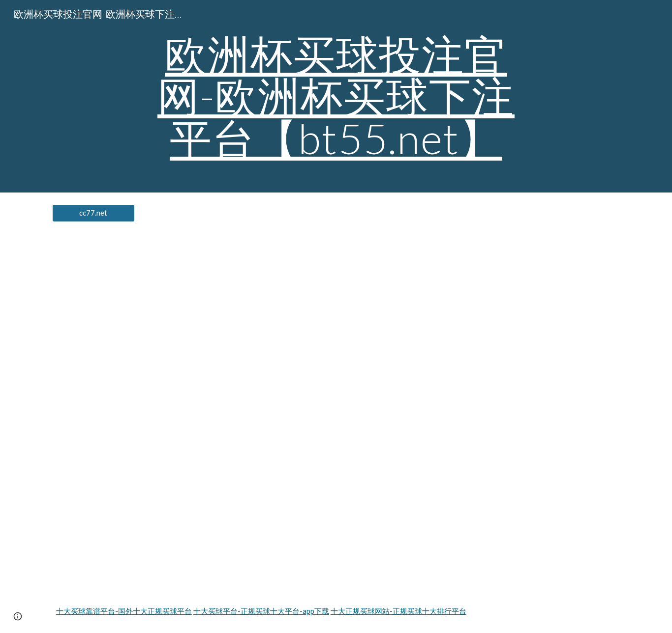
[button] (18, 616)
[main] (336, 96)
